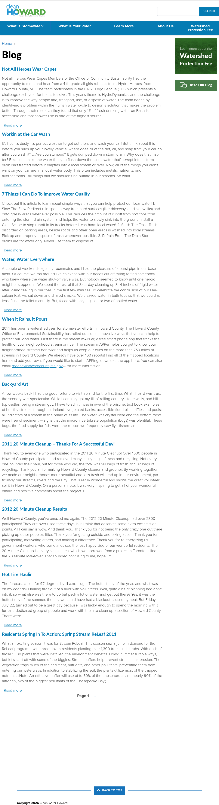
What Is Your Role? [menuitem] (74, 26)
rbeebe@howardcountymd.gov (37, 366)
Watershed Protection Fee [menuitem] (200, 28)
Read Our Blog (201, 85)
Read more (13, 125)
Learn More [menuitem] (124, 26)
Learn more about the (196, 56)
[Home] (27, 10)
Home (7, 43)
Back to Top (112, 790)
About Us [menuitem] (165, 26)
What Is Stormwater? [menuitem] (25, 26)
